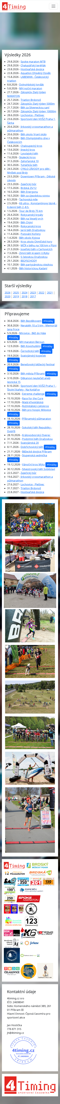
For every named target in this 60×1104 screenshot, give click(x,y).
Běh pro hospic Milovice (36, 410)
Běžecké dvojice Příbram (37, 451)
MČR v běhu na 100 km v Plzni (38, 245)
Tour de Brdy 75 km (31, 211)
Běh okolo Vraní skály (34, 134)
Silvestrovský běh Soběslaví (38, 469)
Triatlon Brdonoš (31, 100)
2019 (16, 296)
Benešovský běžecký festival (38, 364)
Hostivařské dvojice (32, 69)
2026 (7, 292)
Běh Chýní (27, 222)
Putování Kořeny (31, 234)
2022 (41, 292)
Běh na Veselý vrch (32, 218)
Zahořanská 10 (30, 161)
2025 (16, 292)
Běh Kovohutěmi (31, 346)
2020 (7, 296)
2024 (24, 292)
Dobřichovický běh (32, 447)
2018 (24, 296)
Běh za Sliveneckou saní (35, 107)
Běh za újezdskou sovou (35, 195)
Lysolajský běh (29, 153)
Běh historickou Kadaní (33, 268)
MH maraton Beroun (31, 342)
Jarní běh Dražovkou (33, 230)
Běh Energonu (29, 192)
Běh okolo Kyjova (29, 238)
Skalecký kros (27, 157)
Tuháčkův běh (29, 165)
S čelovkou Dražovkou (34, 257)
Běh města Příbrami (33, 373)
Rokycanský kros (31, 226)
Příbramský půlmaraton (36, 418)
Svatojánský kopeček (33, 355)
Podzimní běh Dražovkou (37, 439)
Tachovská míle (28, 199)
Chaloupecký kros (31, 146)
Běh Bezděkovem (31, 321)
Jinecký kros (28, 149)
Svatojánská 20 (30, 443)
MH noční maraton (30, 88)
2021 (50, 292)
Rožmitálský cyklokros (35, 406)
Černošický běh (30, 351)
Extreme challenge (33, 394)
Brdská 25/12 (28, 188)
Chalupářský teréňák (33, 65)
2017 (33, 296)
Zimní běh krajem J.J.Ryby (34, 253)
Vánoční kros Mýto (33, 464)
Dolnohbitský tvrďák (31, 84)
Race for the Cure (32, 398)
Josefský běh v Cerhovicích (36, 249)
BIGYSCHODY (29, 260)
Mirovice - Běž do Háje (32, 333)
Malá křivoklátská (32, 402)
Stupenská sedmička (34, 455)
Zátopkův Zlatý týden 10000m (38, 111)
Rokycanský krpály (32, 215)
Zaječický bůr (28, 184)
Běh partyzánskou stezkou (37, 264)
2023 (33, 292)
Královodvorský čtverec (36, 435)
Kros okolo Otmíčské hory (36, 241)
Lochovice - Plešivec (32, 115)
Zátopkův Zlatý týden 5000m (38, 103)
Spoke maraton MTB (33, 61)
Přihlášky (48, 321)
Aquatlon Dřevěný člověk (36, 73)
